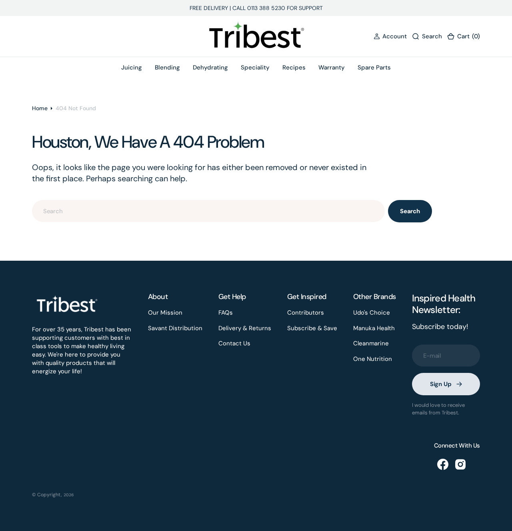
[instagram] (460, 464)
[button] (390, 36)
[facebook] (443, 464)
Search (410, 211)
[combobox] (208, 211)
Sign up (441, 384)
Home (40, 108)
